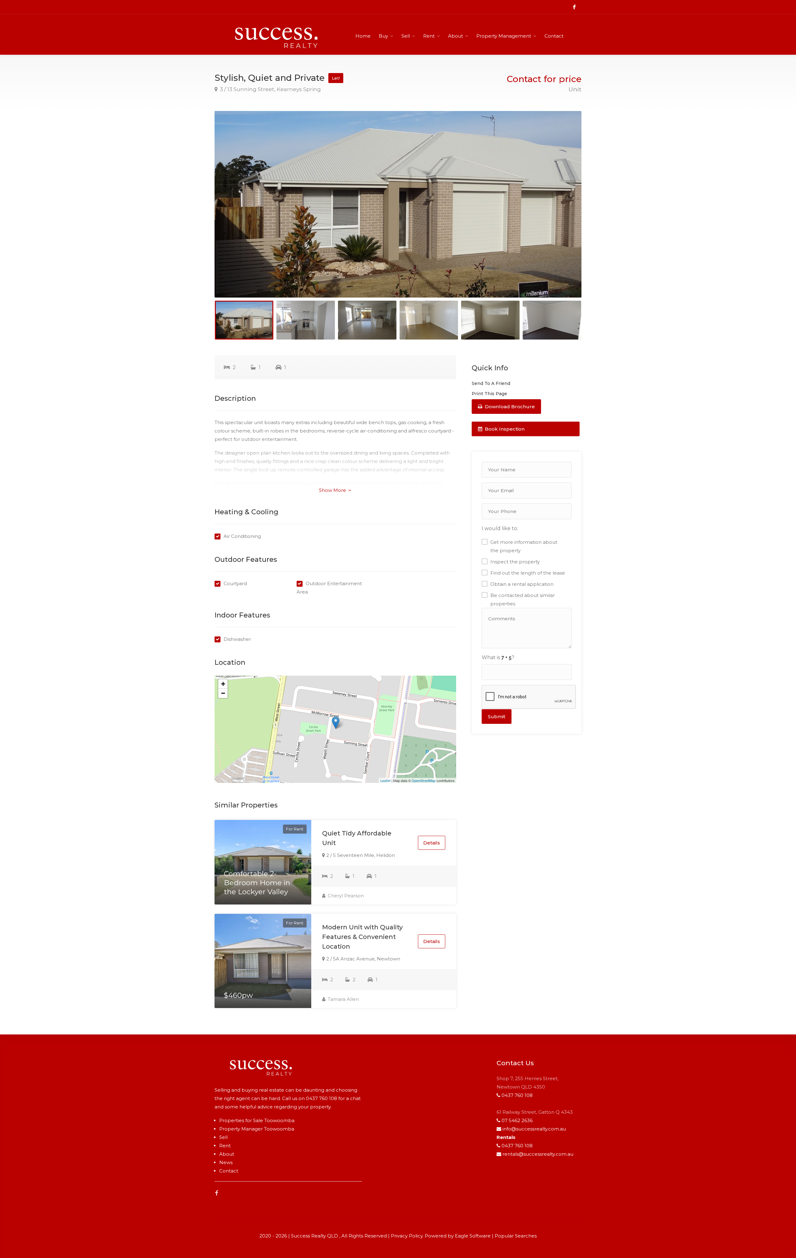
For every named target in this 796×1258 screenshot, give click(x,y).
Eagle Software (473, 1236)
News (226, 1162)
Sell (405, 36)
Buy (383, 36)
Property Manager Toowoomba (256, 1129)
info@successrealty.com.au (534, 1129)
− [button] (223, 693)
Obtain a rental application (521, 584)
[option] (398, 204)
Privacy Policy (407, 1236)
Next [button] (564, 212)
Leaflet (385, 780)
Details (431, 843)
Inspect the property (515, 562)
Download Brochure (509, 406)
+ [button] (223, 684)
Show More (333, 490)
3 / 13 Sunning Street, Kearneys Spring (270, 89)
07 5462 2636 (517, 1120)
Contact (553, 36)
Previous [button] (232, 212)
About (455, 36)
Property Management (503, 36)
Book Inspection (504, 429)
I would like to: (500, 528)
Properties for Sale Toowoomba (256, 1120)
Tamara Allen (342, 999)
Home (363, 36)
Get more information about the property (523, 546)
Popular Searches (516, 1236)
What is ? (498, 657)
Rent (429, 36)
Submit (496, 716)
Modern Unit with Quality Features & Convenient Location (362, 936)
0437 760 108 (321, 1098)
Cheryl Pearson (345, 896)
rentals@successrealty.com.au (537, 1154)
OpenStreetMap (424, 780)
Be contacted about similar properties (522, 599)
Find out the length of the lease (527, 573)
